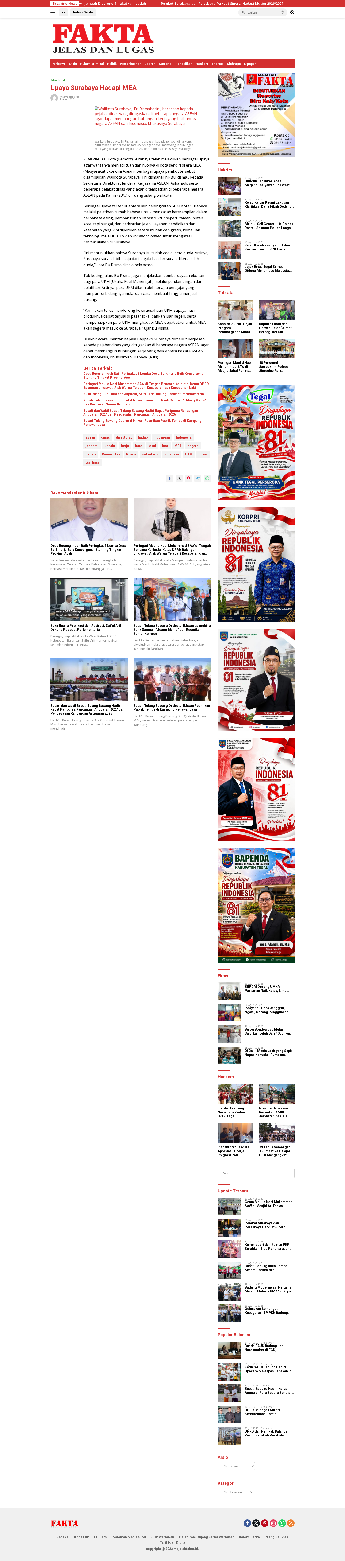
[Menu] (53, 12)
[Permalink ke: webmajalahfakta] (54, 97)
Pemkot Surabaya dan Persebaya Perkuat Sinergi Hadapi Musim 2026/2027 (142, 3)
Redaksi (63, 1537)
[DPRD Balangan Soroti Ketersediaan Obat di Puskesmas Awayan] (229, 1414)
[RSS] (291, 1523)
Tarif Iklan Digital (173, 1542)
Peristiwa (59, 64)
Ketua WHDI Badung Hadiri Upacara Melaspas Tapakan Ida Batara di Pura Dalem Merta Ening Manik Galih (269, 1369)
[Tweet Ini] (179, 478)
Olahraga (234, 64)
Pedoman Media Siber (129, 1537)
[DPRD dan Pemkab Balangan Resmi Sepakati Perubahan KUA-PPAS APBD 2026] (229, 1436)
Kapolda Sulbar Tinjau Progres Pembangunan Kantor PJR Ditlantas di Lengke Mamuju (235, 328)
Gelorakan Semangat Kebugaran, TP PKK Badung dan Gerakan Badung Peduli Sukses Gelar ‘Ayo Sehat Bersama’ (266, 1311)
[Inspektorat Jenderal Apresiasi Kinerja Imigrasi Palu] (235, 1133)
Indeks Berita (83, 12)
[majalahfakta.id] (103, 38)
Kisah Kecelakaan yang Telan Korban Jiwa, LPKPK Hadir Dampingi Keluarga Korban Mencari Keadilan (267, 247)
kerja (125, 446)
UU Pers (100, 1537)
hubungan (162, 437)
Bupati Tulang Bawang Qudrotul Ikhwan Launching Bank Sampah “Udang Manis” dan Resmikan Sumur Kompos (145, 402)
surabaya (172, 454)
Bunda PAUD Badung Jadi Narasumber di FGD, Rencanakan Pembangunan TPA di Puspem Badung (269, 1348)
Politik (112, 64)
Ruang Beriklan (276, 1537)
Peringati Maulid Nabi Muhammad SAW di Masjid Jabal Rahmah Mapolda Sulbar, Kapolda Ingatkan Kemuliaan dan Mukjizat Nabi (235, 367)
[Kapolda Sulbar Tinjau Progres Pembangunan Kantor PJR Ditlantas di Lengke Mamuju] (235, 310)
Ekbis (73, 64)
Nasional (165, 64)
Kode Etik (81, 1537)
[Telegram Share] (197, 478)
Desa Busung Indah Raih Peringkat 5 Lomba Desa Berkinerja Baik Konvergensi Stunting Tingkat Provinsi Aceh (143, 375)
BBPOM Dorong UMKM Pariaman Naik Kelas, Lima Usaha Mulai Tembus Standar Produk (268, 989)
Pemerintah (111, 454)
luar (165, 446)
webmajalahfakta (69, 96)
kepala (110, 446)
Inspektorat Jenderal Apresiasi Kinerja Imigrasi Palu (234, 1151)
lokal (152, 446)
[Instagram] (273, 1523)
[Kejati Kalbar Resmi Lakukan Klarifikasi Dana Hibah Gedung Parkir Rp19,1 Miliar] (229, 207)
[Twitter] (256, 1523)
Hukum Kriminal (92, 64)
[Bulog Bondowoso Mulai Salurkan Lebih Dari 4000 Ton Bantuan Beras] (229, 1034)
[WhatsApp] (282, 1523)
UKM (188, 454)
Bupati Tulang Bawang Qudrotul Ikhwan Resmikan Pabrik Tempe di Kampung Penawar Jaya (142, 423)
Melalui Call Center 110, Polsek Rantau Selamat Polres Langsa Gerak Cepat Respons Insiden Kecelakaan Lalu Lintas (269, 226)
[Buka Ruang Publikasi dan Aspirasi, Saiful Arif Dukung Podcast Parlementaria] (89, 599)
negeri (91, 454)
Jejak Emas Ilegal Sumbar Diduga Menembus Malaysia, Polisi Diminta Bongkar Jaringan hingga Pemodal (267, 269)
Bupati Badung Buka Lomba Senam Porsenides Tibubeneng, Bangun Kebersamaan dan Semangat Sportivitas (267, 1268)
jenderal (92, 446)
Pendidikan (184, 64)
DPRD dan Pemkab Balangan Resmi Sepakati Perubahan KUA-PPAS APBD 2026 (267, 1433)
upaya (203, 454)
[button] (283, 12)
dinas (105, 437)
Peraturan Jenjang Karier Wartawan (206, 1537)
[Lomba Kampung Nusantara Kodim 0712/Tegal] (235, 1094)
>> (63, 12)
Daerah (150, 64)
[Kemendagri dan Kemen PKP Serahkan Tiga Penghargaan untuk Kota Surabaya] (229, 1249)
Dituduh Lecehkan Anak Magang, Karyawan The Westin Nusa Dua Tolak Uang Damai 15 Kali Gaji (269, 183)
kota (138, 446)
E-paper (250, 64)
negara (193, 446)
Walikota (92, 463)
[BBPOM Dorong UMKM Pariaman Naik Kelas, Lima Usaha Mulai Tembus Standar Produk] (229, 991)
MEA (177, 446)
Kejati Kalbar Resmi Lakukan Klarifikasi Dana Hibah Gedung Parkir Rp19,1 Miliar (268, 205)
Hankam (202, 64)
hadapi (143, 437)
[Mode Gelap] (292, 12)
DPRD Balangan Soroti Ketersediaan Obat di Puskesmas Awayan (262, 1412)
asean (90, 437)
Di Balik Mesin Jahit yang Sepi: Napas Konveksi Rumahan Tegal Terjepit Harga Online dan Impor (269, 1053)
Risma (131, 454)
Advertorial (57, 80)
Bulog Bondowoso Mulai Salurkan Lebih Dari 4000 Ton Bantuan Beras (267, 1031)
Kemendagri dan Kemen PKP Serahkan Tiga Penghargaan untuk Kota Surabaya (267, 1247)
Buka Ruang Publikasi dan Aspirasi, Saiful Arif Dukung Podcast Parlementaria (143, 394)
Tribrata (217, 64)
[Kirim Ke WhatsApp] (207, 478)
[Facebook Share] (169, 478)
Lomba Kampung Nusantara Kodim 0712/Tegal (231, 1112)
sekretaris (150, 454)
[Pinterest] (264, 1523)
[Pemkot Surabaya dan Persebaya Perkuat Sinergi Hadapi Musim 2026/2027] (229, 1228)
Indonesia (184, 437)
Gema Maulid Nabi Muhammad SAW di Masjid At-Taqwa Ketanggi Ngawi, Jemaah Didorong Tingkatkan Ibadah (269, 1204)
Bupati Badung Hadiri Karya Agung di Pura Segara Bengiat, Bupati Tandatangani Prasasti (268, 1391)
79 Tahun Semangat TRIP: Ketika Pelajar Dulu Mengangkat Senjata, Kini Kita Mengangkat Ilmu (274, 1151)
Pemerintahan (130, 64)
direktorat (124, 437)
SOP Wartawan (162, 1537)
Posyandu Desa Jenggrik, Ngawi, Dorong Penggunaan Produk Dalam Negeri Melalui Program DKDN (268, 1010)
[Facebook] (247, 1523)
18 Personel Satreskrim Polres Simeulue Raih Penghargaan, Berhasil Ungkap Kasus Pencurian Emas (273, 367)
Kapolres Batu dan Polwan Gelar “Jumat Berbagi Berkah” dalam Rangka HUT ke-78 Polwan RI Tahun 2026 (276, 328)
